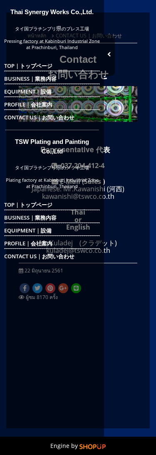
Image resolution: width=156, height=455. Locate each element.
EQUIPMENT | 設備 (28, 91)
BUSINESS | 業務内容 (30, 78)
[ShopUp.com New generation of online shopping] (92, 446)
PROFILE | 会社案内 (28, 104)
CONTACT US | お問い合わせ (39, 117)
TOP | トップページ (28, 65)
